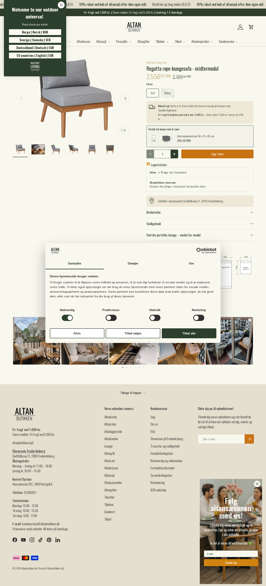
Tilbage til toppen (131, 392)
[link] (35, 66)
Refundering (158, 482)
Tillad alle (189, 333)
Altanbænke (111, 438)
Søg (153, 416)
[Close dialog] (61, 5)
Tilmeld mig (231, 562)
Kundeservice (226, 41)
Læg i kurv (217, 154)
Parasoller (122, 41)
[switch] (111, 318)
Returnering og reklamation (166, 460)
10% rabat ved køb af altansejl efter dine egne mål (108, 4)
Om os (154, 424)
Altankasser (83, 41)
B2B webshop (158, 489)
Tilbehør (160, 41)
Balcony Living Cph (156, 62)
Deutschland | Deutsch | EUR (35, 47)
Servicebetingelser (161, 475)
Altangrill (109, 453)
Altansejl (101, 41)
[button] (251, 27)
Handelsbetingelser (162, 453)
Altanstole (110, 424)
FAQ (153, 431)
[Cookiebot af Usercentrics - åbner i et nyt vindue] (199, 251)
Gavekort (109, 511)
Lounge (108, 446)
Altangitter (143, 41)
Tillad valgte (133, 333)
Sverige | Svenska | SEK (35, 40)
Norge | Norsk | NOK (35, 32)
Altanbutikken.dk (29, 568)
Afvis (77, 333)
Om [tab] (191, 263)
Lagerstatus (159, 164)
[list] (73, 98)
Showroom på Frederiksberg (167, 438)
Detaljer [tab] (133, 263)
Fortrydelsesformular (163, 467)
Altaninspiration (200, 41)
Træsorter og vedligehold (165, 446)
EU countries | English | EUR (35, 55)
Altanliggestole (113, 431)
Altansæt (109, 460)
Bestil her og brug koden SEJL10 (168, 4)
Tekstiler (109, 497)
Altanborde (110, 416)
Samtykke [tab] (74, 263)
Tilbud (178, 41)
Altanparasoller (113, 482)
